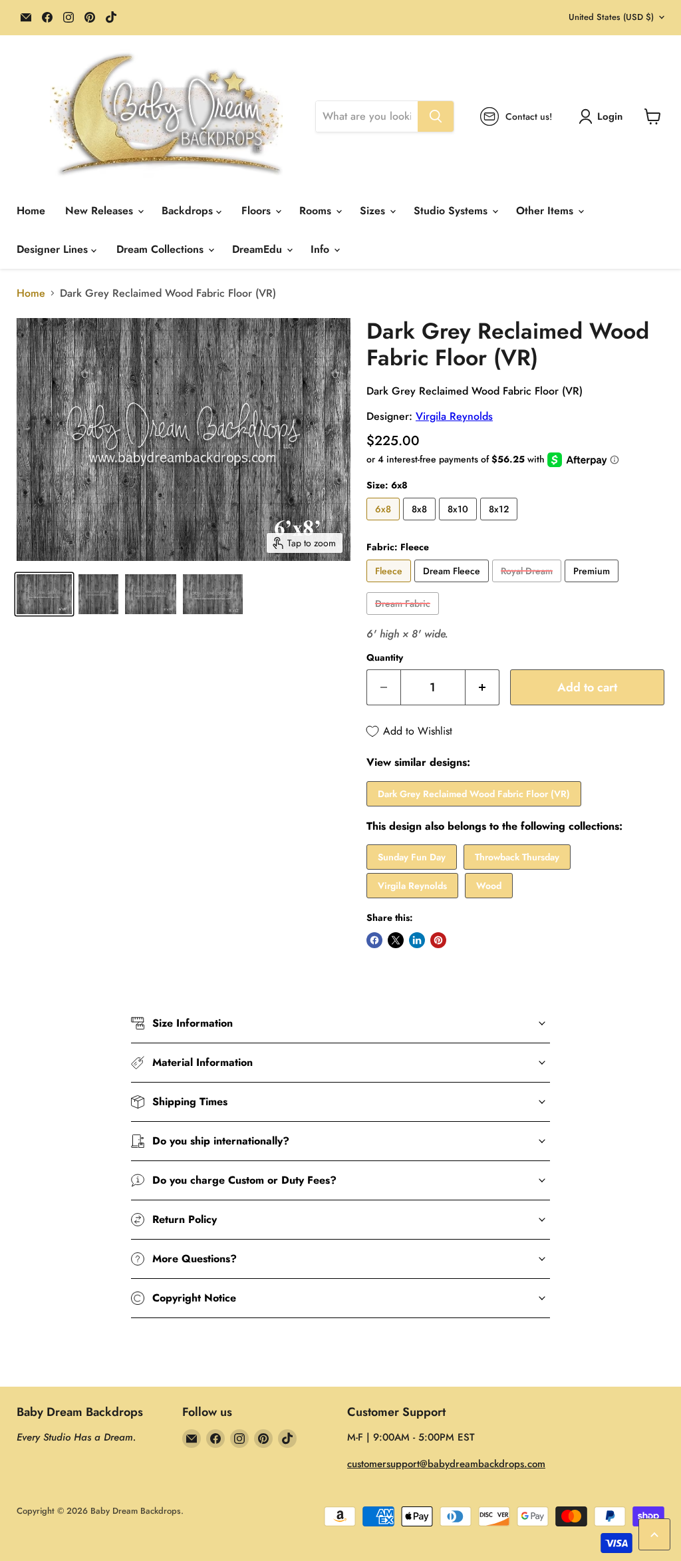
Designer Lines (54, 249)
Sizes (374, 210)
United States (611, 17)
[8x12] (500, 523)
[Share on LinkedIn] (417, 940)
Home (31, 210)
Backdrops (189, 210)
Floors (257, 210)
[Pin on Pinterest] (438, 940)
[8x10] (459, 523)
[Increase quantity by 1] (482, 687)
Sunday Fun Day (412, 857)
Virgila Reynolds (454, 416)
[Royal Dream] (528, 585)
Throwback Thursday (517, 857)
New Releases (100, 210)
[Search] (436, 116)
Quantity (384, 657)
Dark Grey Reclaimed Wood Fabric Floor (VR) (474, 793)
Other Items (546, 210)
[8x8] (421, 523)
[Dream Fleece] (453, 585)
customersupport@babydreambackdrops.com (446, 1464)
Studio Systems (452, 210)
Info (322, 249)
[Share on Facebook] (374, 940)
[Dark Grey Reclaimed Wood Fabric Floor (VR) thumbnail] (44, 594)
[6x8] (384, 523)
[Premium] (593, 585)
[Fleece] (390, 585)
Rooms (317, 210)
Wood (488, 885)
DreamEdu (258, 249)
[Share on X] (396, 940)
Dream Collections (161, 249)
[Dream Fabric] (404, 617)
